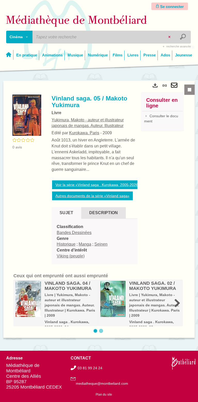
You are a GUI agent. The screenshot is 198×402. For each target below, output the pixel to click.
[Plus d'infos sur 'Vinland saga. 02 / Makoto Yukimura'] (113, 299)
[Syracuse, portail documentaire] (76, 21)
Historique (66, 244)
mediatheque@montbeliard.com (102, 383)
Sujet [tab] (66, 213)
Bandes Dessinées (74, 232)
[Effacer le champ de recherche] (170, 37)
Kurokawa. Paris (84, 133)
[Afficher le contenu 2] (101, 331)
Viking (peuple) (71, 256)
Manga (85, 244)
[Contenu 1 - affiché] (95, 331)
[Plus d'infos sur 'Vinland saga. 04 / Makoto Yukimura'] (28, 299)
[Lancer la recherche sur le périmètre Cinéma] (183, 37)
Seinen (101, 244)
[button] (26, 115)
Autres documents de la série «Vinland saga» (92, 196)
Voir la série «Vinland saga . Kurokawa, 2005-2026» (97, 185)
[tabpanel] (99, 209)
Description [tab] (103, 213)
